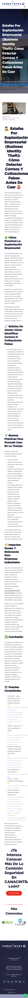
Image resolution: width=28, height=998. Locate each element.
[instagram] (8, 981)
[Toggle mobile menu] (25, 6)
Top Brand (18, 992)
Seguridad (11, 119)
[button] (3, 922)
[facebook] (4, 981)
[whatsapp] (23, 981)
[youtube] (19, 981)
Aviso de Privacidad (20, 989)
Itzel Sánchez (7, 116)
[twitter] (12, 981)
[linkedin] (16, 981)
